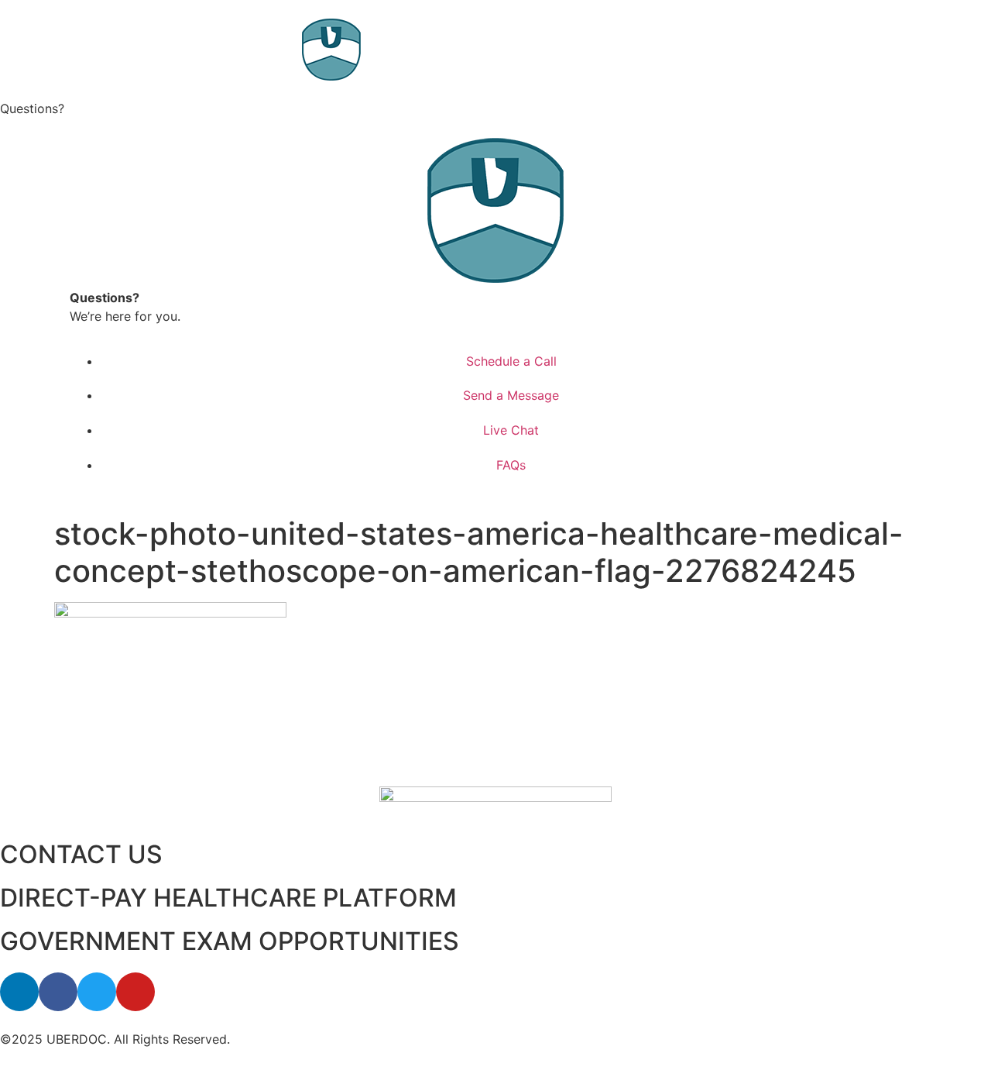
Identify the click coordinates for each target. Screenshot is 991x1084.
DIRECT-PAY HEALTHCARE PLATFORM (228, 898)
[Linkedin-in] (19, 991)
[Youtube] (135, 991)
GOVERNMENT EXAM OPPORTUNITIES (229, 941)
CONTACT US (81, 854)
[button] (495, 108)
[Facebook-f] (58, 991)
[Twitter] (96, 991)
